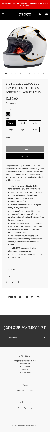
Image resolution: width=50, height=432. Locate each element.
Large (10, 129)
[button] (6, 73)
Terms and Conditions (25, 390)
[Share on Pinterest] (19, 282)
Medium (35, 123)
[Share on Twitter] (13, 282)
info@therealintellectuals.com (25, 361)
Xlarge (22, 129)
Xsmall (10, 123)
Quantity (9, 137)
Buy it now (25, 156)
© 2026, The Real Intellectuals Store (24, 425)
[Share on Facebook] (6, 282)
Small (23, 123)
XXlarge (34, 129)
